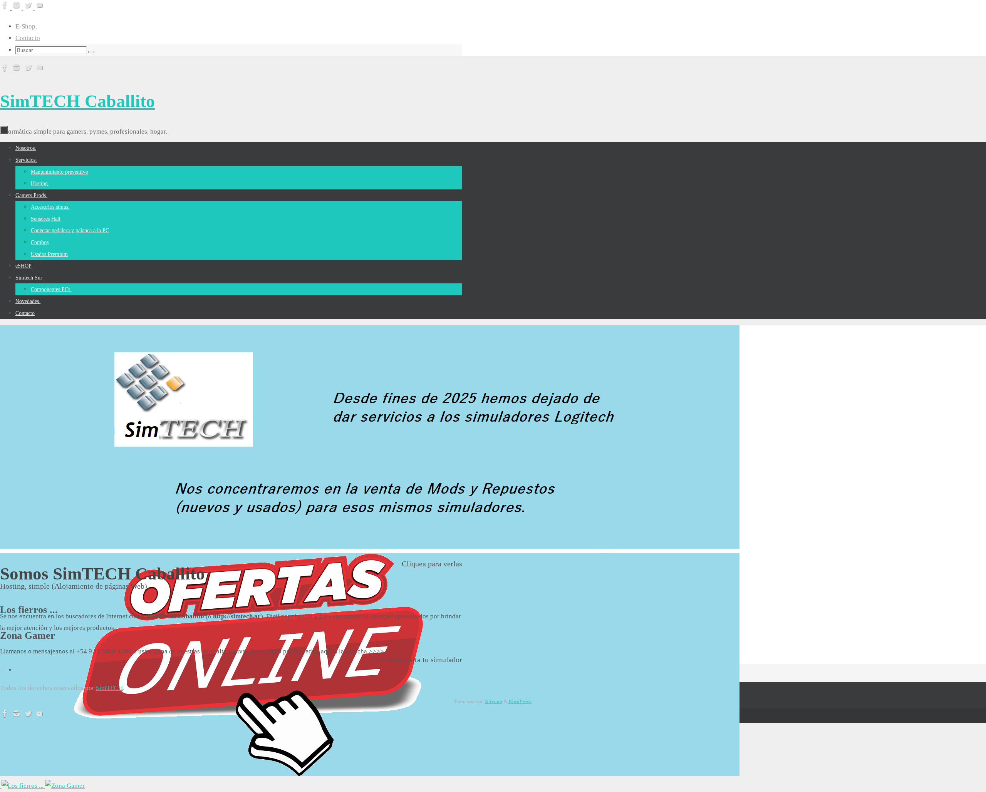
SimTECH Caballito (77, 101)
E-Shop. (26, 26)
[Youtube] (40, 8)
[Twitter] (29, 8)
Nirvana (493, 701)
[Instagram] (17, 8)
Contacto (27, 38)
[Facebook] (6, 8)
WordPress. (520, 701)
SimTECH (109, 688)
